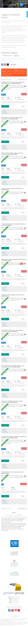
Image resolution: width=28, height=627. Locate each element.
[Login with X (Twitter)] (8, 65)
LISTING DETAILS (5, 106)
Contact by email (14, 604)
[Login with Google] (5, 65)
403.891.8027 (4, 112)
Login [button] (13, 64)
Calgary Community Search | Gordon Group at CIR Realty (13, 59)
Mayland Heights (7, 61)
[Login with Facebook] (2, 65)
